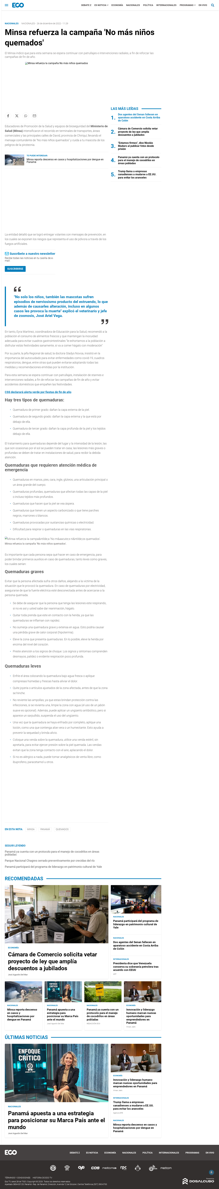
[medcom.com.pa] (166, 1170)
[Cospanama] (95, 1170)
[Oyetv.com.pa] (81, 1170)
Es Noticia (100, 5)
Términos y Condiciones (17, 1177)
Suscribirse (15, 268)
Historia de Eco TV (42, 1177)
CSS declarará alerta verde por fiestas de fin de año (38, 392)
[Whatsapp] (25, 115)
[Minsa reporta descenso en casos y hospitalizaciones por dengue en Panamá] (14, 164)
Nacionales (133, 5)
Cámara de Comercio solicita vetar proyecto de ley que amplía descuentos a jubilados (138, 131)
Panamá (45, 829)
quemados (62, 829)
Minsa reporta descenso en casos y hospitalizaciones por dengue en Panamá (65, 161)
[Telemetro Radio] (152, 1170)
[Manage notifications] (211, 1172)
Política (148, 5)
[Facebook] (8, 115)
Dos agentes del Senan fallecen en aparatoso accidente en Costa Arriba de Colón (139, 117)
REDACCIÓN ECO (93, 1024)
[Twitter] (16, 115)
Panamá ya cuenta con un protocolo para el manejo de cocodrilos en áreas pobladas (52, 853)
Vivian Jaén (130, 1027)
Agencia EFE (118, 1113)
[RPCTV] (67, 1170)
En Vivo (203, 5)
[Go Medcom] (109, 1170)
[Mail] (34, 115)
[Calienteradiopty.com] (138, 1170)
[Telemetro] (53, 1170)
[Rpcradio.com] (124, 1170)
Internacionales (166, 5)
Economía (117, 5)
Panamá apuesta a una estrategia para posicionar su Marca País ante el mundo (62, 1014)
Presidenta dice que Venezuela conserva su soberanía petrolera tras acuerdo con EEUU (136, 967)
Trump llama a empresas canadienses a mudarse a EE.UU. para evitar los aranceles (137, 174)
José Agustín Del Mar (18, 974)
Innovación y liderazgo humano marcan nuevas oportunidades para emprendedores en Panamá (141, 1016)
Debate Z (86, 5)
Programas (187, 5)
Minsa (30, 829)
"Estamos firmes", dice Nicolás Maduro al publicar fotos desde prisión (136, 146)
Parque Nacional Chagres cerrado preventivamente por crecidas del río (50, 860)
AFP (114, 974)
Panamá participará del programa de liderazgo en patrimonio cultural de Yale (53, 866)
